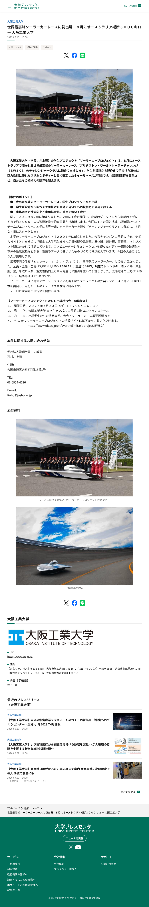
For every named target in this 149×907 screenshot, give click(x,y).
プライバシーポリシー (66, 869)
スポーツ (47, 47)
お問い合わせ (108, 864)
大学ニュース (15, 47)
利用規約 (12, 869)
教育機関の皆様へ (17, 874)
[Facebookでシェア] (74, 55)
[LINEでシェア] (82, 55)
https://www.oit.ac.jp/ (20, 656)
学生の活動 (32, 47)
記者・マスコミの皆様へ (21, 879)
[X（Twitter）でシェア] (66, 55)
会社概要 (59, 864)
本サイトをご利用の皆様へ (22, 885)
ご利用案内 (13, 864)
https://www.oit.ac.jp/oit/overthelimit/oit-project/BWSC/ (66, 325)
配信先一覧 (13, 890)
